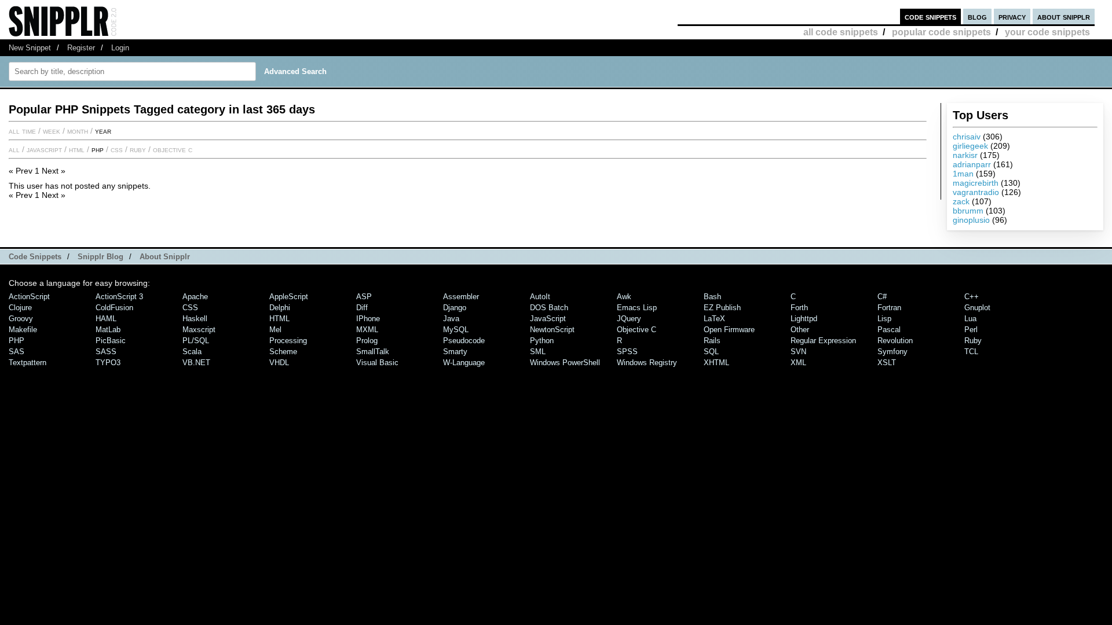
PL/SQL (195, 340)
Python (542, 340)
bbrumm (968, 210)
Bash (712, 296)
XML (798, 362)
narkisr (965, 155)
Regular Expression (823, 340)
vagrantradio (976, 192)
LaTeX (714, 318)
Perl (971, 329)
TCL (971, 351)
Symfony (892, 351)
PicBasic (111, 340)
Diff (362, 307)
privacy (1012, 16)
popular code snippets (941, 32)
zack (961, 201)
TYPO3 (108, 362)
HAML (106, 318)
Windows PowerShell (565, 362)
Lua (970, 318)
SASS (106, 351)
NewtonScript (552, 329)
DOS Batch (549, 307)
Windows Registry (647, 362)
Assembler (461, 296)
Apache (195, 296)
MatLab (108, 329)
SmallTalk (372, 351)
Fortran (889, 307)
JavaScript (44, 149)
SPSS (627, 351)
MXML (367, 329)
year (103, 130)
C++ (971, 296)
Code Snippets (35, 256)
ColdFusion (114, 307)
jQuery (629, 318)
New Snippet (30, 47)
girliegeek (970, 145)
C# (882, 296)
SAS (16, 351)
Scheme (283, 351)
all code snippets (840, 32)
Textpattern (27, 362)
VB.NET (196, 362)
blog (977, 16)
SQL (711, 351)
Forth (799, 307)
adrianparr (972, 164)
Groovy (21, 318)
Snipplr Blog (100, 256)
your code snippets (1047, 32)
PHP (98, 149)
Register (81, 47)
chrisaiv (967, 136)
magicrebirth (975, 183)
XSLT (886, 362)
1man (963, 173)
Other (800, 329)
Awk (624, 296)
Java (451, 318)
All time (22, 130)
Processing (288, 340)
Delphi (279, 307)
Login (120, 47)
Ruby (138, 149)
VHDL (279, 362)
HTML (77, 149)
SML (538, 351)
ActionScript (29, 296)
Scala (192, 351)
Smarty (455, 351)
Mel (275, 329)
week (51, 130)
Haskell (194, 318)
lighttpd (804, 318)
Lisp (884, 318)
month (77, 130)
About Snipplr (165, 256)
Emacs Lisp (637, 307)
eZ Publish (722, 307)
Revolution (895, 340)
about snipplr (1063, 16)
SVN (798, 351)
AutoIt (540, 296)
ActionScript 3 (119, 296)
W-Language (464, 362)
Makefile (23, 329)
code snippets (930, 16)
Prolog (367, 340)
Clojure (20, 307)
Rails (712, 340)
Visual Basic (377, 362)
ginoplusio (971, 220)
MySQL (456, 329)
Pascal (889, 329)
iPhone (368, 318)
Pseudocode (464, 340)
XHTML (716, 362)
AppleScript (288, 296)
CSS (117, 149)
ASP (364, 296)
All (14, 149)
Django (454, 307)
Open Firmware (729, 329)
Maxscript (198, 329)
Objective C (172, 149)
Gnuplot (977, 307)
